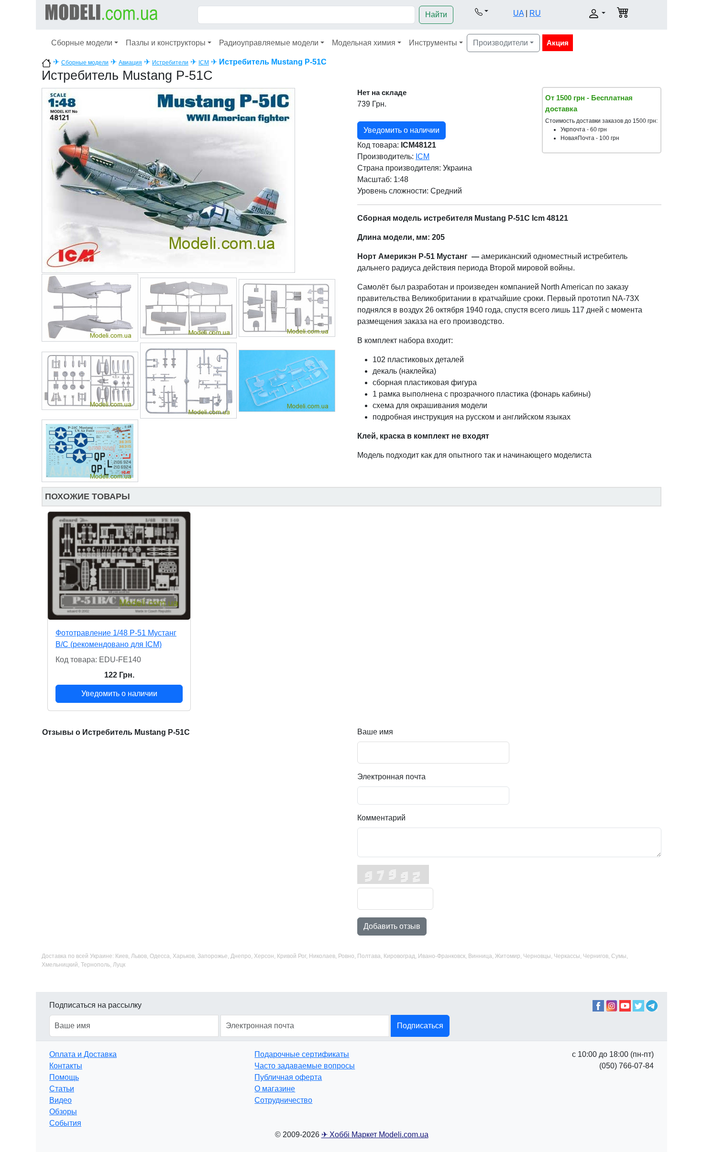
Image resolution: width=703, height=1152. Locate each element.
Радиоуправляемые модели (269, 43)
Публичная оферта (288, 1077)
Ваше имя (375, 732)
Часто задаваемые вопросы (304, 1066)
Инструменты (433, 43)
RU (535, 13)
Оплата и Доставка (83, 1054)
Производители (500, 43)
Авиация (130, 62)
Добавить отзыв (391, 926)
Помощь (64, 1077)
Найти (436, 15)
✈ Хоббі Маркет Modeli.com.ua (374, 1134)
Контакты (65, 1066)
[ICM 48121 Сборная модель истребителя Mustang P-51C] (168, 180)
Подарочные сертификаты (301, 1054)
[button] (481, 11)
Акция (558, 43)
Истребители (170, 62)
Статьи (61, 1089)
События (65, 1123)
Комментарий (381, 818)
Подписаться (420, 1026)
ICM (203, 62)
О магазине (274, 1089)
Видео (60, 1100)
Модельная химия (363, 43)
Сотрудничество (283, 1100)
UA (518, 13)
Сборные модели (81, 43)
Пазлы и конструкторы (166, 43)
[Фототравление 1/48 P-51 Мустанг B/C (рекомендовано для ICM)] (119, 566)
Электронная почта (391, 777)
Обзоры (63, 1112)
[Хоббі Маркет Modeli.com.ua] (101, 12)
